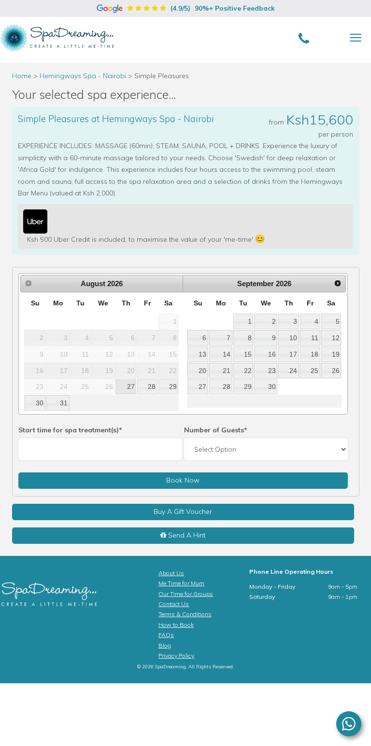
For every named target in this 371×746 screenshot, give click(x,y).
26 (336, 370)
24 (293, 370)
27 (131, 386)
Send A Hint (185, 535)
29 (173, 386)
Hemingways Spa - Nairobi (84, 75)
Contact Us (173, 604)
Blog (164, 645)
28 (152, 386)
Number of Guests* (215, 430)
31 (64, 403)
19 (336, 354)
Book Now (183, 480)
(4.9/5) (222, 8)
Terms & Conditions (185, 614)
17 (293, 354)
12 (336, 338)
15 (248, 354)
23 (272, 370)
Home (21, 75)
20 (202, 370)
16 (272, 354)
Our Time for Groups (185, 593)
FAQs (166, 634)
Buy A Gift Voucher (183, 511)
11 (314, 338)
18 (314, 354)
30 (39, 403)
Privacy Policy (176, 655)
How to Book (176, 624)
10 (293, 338)
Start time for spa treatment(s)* (70, 430)
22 (248, 370)
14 (226, 354)
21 (226, 370)
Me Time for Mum (181, 583)
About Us (171, 573)
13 (202, 354)
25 (314, 370)
